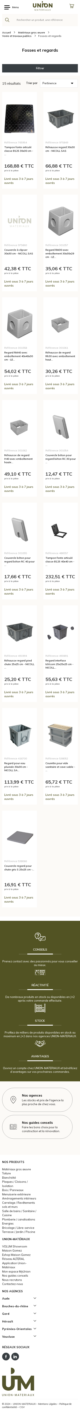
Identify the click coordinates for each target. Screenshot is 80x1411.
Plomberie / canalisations (18, 1219)
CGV (22, 1407)
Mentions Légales (47, 1403)
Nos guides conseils (15, 1275)
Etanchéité (9, 1177)
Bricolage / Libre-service (18, 1227)
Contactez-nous (12, 1284)
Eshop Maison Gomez (16, 1254)
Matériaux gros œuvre (16, 1169)
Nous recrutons (12, 1280)
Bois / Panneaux (12, 1190)
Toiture (6, 1173)
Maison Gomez (12, 1250)
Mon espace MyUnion (16, 1271)
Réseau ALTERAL (13, 1259)
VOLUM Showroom (14, 1246)
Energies (8, 1223)
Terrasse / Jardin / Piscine (18, 1232)
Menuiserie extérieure (16, 1194)
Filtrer (40, 68)
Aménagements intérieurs (19, 1198)
